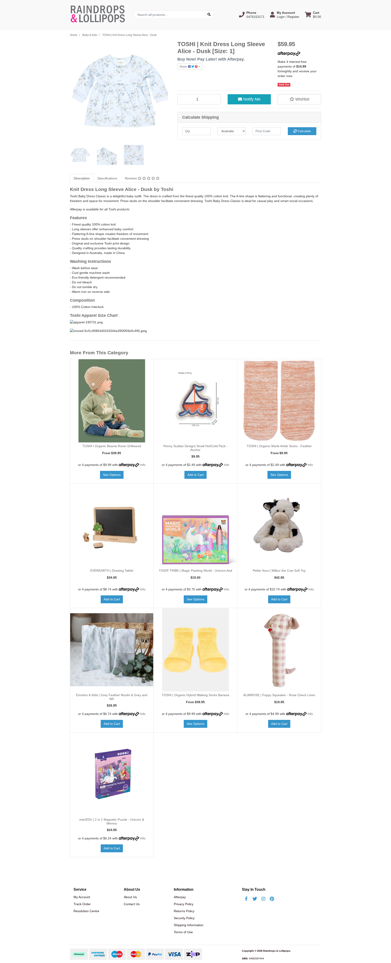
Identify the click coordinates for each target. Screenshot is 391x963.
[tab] (82, 178)
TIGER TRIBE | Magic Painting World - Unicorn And (195, 570)
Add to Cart (195, 475)
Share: (183, 66)
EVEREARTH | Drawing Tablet (111, 570)
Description (82, 178)
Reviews (131, 178)
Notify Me (251, 99)
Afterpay (180, 897)
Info (142, 465)
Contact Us (132, 904)
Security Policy (184, 918)
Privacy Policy (183, 904)
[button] (252, 15)
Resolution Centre (86, 911)
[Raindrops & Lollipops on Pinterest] (272, 898)
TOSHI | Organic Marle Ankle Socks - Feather (279, 446)
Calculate (304, 131)
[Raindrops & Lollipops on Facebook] (246, 898)
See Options (112, 475)
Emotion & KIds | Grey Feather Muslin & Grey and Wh (111, 697)
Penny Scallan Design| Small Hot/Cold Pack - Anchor (195, 448)
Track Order (82, 904)
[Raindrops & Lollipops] (99, 14)
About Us (130, 897)
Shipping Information (188, 925)
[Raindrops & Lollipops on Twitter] (254, 898)
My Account (82, 897)
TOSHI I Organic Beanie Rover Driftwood (111, 446)
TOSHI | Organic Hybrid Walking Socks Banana (195, 695)
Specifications (107, 178)
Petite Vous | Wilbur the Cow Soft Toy (279, 570)
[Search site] (209, 15)
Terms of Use (183, 932)
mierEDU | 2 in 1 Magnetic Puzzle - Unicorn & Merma (111, 821)
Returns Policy (184, 911)
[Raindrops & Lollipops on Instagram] (263, 898)
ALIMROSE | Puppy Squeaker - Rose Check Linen (279, 695)
